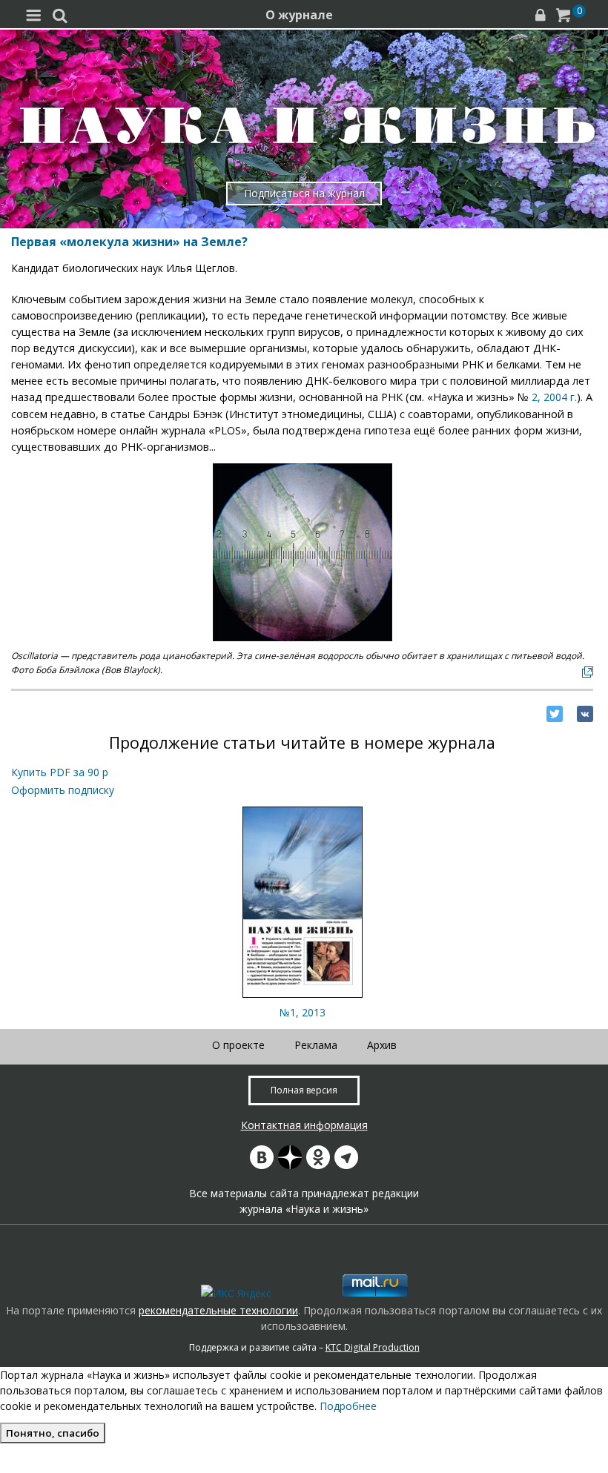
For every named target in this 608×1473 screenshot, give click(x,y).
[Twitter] (554, 714)
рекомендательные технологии (218, 1310)
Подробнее (348, 1406)
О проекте (238, 1045)
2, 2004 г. (554, 397)
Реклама (315, 1045)
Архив (382, 1045)
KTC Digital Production (373, 1347)
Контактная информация (304, 1125)
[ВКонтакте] (585, 714)
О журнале (299, 15)
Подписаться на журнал (304, 193)
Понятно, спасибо (52, 1433)
